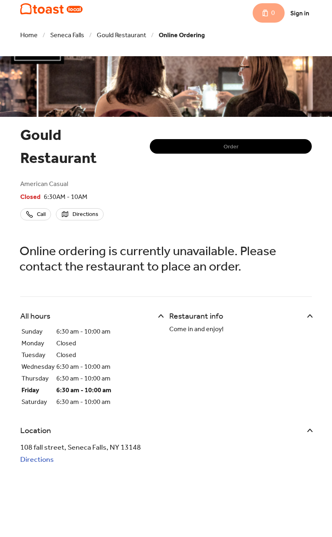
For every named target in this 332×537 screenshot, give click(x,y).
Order (230, 146)
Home (29, 35)
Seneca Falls (67, 35)
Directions (37, 459)
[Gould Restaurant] (51, 9)
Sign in (299, 13)
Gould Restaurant (121, 35)
